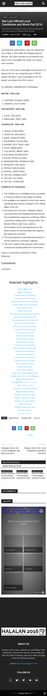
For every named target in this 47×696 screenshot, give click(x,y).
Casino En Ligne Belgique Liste (25, 373)
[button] (43, 3)
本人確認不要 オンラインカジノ (25, 382)
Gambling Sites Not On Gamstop (24, 302)
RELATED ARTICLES (11, 462)
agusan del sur (14, 418)
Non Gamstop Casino (25, 339)
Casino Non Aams (24, 311)
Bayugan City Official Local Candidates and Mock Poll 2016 (8, 476)
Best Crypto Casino (25, 370)
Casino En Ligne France (25, 401)
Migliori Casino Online (25, 392)
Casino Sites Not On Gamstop (25, 305)
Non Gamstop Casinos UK (25, 317)
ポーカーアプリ (25, 413)
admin (6, 34)
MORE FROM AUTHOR (12, 466)
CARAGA (5, 17)
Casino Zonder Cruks (25, 342)
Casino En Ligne (25, 404)
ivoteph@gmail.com (28, 663)
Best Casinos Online (25, 354)
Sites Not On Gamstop (25, 336)
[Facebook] (10, 680)
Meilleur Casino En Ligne (25, 395)
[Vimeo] (23, 680)
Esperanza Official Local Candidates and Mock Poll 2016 (38, 476)
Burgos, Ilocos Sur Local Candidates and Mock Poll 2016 (35, 451)
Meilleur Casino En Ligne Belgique (25, 376)
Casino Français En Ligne (25, 398)
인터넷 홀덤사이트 (25, 289)
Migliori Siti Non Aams (25, 379)
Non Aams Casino (24, 308)
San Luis (37, 418)
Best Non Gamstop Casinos (24, 326)
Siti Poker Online (25, 410)
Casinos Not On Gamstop (25, 295)
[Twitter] (17, 680)
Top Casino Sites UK (24, 333)
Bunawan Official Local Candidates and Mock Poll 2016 (23, 476)
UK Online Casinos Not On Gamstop (25, 314)
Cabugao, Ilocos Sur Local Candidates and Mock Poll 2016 (10, 451)
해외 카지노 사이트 (25, 385)
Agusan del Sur (14, 17)
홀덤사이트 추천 (25, 292)
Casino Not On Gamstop (25, 298)
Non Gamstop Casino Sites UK (25, 320)
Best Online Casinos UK (25, 357)
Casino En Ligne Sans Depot (25, 388)
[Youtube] (36, 680)
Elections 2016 (26, 418)
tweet (30, 435)
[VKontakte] (30, 680)
